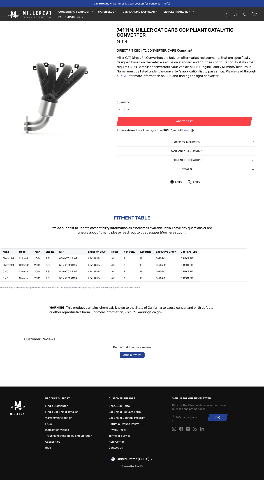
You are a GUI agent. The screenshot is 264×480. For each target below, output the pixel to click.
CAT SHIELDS (106, 11)
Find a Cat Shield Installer (61, 411)
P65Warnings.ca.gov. (147, 312)
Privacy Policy (117, 429)
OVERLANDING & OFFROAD (139, 11)
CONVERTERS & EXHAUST (74, 11)
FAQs (48, 424)
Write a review (132, 354)
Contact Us (116, 447)
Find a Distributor (56, 406)
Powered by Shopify (132, 466)
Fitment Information (187, 160)
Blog (48, 447)
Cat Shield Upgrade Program (127, 417)
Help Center (116, 441)
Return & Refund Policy (124, 424)
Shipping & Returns (186, 141)
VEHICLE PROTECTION (177, 11)
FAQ (125, 76)
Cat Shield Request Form (125, 411)
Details (187, 169)
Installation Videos (57, 429)
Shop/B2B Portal (119, 406)
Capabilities (52, 441)
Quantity (123, 102)
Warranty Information (186, 150)
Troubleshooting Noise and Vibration (68, 435)
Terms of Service (120, 435)
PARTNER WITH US (69, 17)
